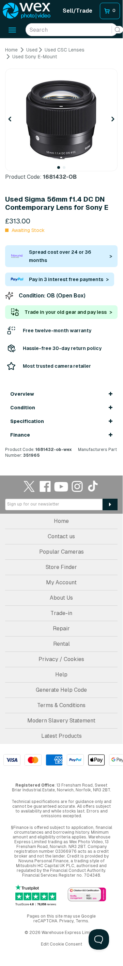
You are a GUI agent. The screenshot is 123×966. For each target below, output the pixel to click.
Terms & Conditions (61, 705)
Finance (20, 435)
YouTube (61, 486)
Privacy (66, 921)
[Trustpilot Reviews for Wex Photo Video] (35, 895)
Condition (22, 407)
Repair (61, 628)
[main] (61, 252)
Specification (27, 421)
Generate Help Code (61, 690)
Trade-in (61, 613)
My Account (61, 582)
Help (61, 674)
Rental (61, 644)
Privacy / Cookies (61, 659)
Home (61, 521)
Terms (82, 921)
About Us (61, 598)
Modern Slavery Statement (61, 720)
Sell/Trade (77, 11)
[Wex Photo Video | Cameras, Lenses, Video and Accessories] (26, 11)
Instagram (77, 486)
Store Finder (61, 567)
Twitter (29, 486)
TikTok (93, 486)
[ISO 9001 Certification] (86, 894)
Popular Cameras (61, 551)
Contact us (61, 536)
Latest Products (61, 736)
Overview (22, 394)
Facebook (45, 486)
